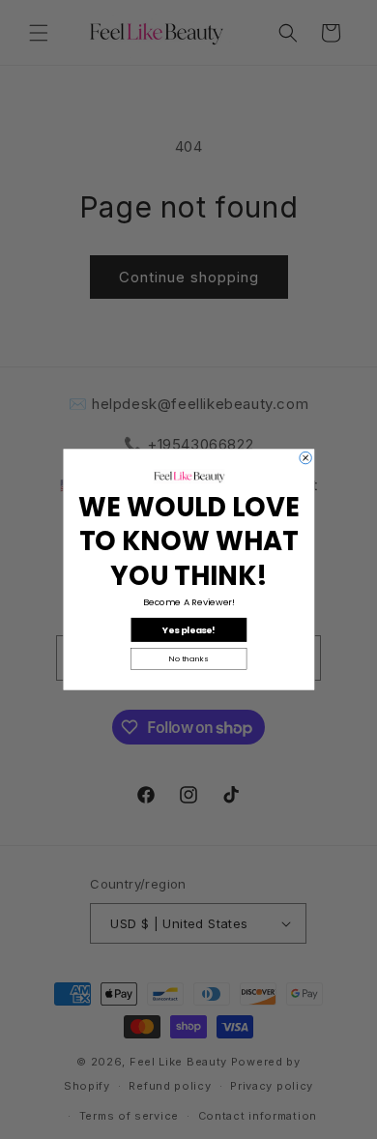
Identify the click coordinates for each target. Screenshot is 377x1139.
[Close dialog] (304, 457)
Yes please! (189, 630)
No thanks (188, 659)
